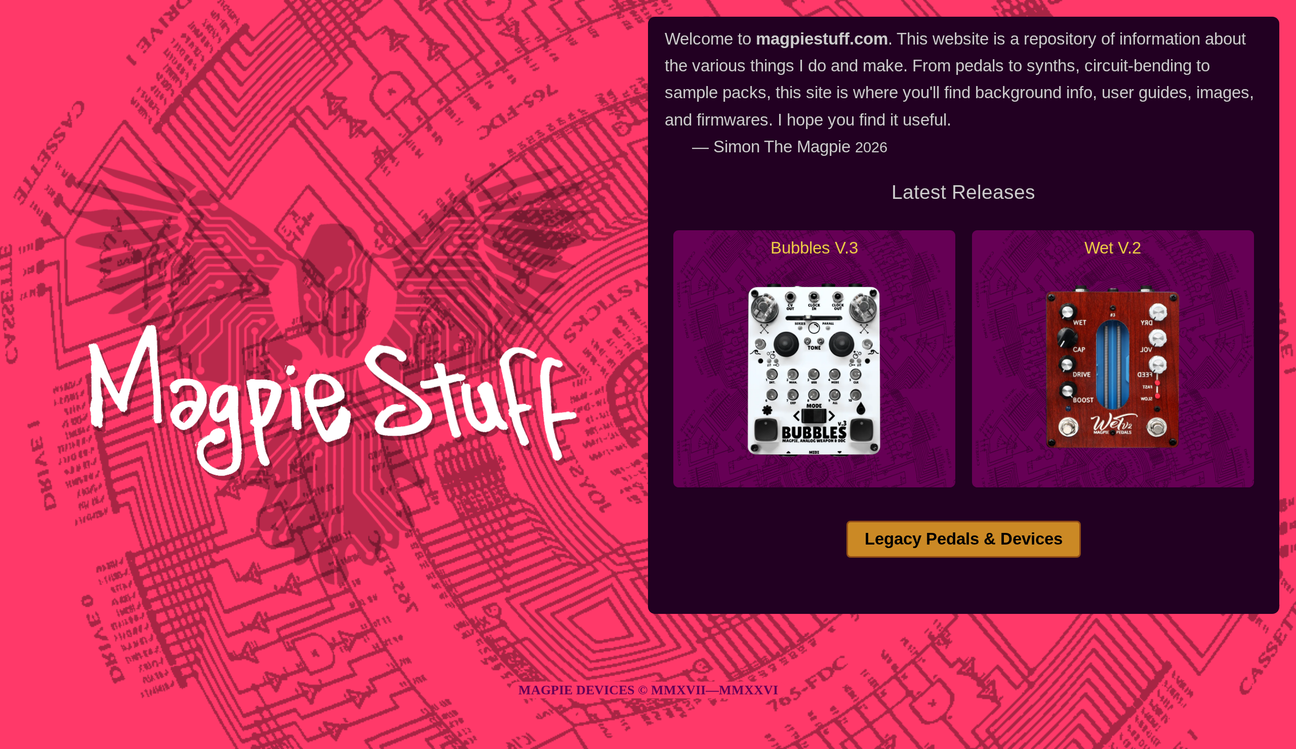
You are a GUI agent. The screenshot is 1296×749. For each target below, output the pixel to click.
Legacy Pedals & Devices (964, 538)
